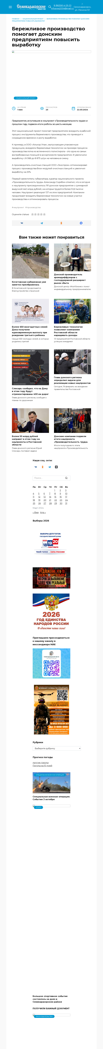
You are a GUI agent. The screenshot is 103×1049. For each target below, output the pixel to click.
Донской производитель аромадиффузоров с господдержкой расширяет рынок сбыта (70, 278)
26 (39, 503)
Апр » (43, 512)
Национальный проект (26, 98)
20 (45, 500)
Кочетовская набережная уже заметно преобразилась (29, 283)
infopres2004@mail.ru (62, 8)
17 (66, 497)
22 (55, 500)
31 (66, 503)
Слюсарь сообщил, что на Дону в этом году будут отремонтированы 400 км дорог (30, 391)
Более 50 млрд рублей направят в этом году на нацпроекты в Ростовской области (27, 440)
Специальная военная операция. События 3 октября (51, 797)
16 (61, 497)
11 (33, 497)
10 (66, 493)
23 (61, 500)
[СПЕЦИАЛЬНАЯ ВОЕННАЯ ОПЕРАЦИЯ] (51, 791)
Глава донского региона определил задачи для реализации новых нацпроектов (72, 380)
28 (50, 503)
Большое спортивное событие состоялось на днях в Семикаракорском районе (50, 999)
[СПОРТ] (51, 991)
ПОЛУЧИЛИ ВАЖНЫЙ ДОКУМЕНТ (51, 1008)
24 (66, 500)
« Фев (36, 512)
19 (39, 500)
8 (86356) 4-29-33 (62, 5)
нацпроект (18, 207)
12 (39, 497)
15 (55, 497)
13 (45, 497)
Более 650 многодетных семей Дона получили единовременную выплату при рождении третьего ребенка (29, 331)
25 (34, 503)
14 (50, 497)
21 (50, 500)
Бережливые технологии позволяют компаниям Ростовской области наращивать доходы (68, 331)
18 (34, 500)
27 (45, 503)
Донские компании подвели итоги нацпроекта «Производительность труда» (71, 439)
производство (34, 207)
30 (61, 503)
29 (55, 503)
